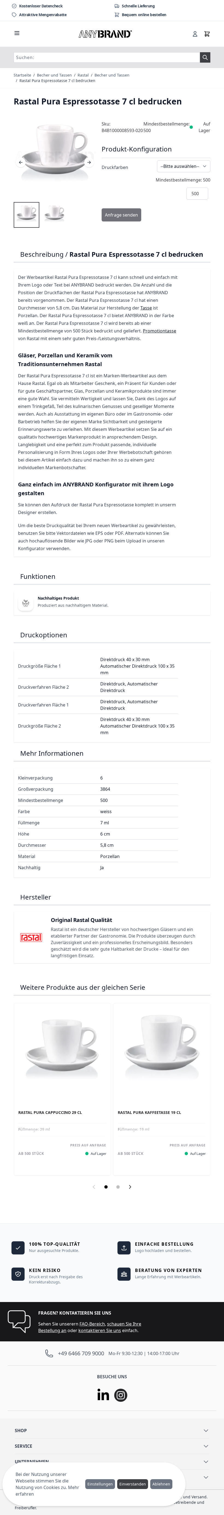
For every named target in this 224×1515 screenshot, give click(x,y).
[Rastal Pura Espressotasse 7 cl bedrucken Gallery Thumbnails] (40, 215)
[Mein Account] (195, 34)
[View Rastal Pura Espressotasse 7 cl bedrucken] (26, 215)
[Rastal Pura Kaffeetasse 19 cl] (162, 1052)
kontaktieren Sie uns (99, 1330)
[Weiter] (89, 162)
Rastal (83, 75)
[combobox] (107, 57)
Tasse (146, 308)
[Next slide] (130, 1187)
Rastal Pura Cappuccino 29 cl (50, 1112)
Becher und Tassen (54, 75)
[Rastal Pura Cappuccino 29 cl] (62, 1052)
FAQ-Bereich (92, 1324)
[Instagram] (120, 1395)
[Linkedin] (103, 1395)
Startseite (22, 75)
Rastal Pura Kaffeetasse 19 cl (149, 1112)
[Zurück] (21, 162)
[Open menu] (17, 33)
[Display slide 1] (106, 1187)
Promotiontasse (159, 331)
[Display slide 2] (118, 1187)
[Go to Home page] (105, 34)
